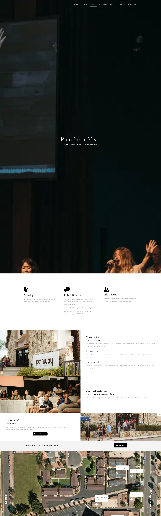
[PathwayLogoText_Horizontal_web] (33, 4)
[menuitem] (76, 4)
